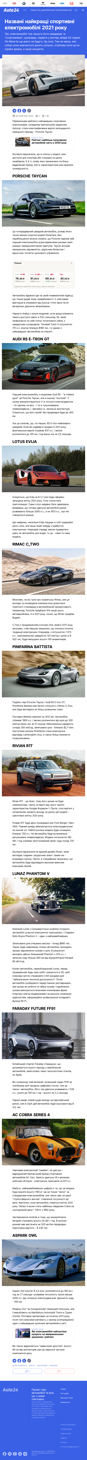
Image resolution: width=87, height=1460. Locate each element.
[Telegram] (20, 1454)
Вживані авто (66, 10)
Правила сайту (66, 1433)
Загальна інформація (68, 1425)
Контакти (64, 1442)
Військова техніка (54, 10)
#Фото (32, 1366)
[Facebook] (4, 1454)
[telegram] (14, 111)
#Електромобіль (20, 1366)
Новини (34, 10)
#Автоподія (42, 1366)
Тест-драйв (41, 10)
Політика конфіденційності (70, 1447)
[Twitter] (10, 1454)
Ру (83, 10)
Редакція (64, 1438)
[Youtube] (15, 1454)
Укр (76, 10)
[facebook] (19, 111)
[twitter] (24, 111)
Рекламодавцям (66, 1429)
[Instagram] (25, 1454)
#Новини (54, 1366)
